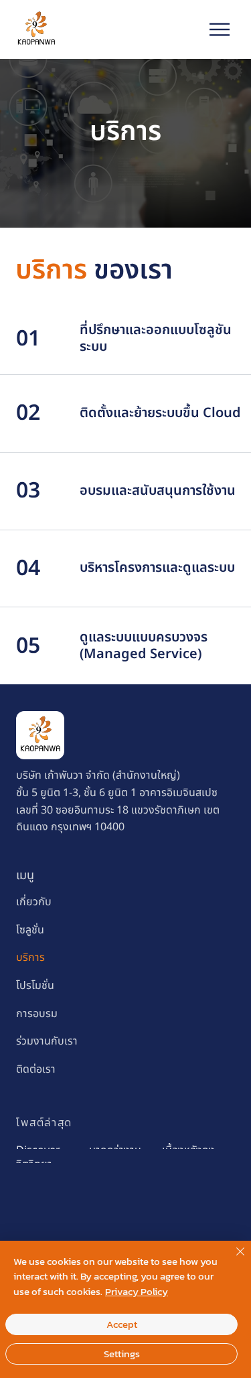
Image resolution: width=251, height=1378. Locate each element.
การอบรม (37, 1014)
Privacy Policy (136, 1291)
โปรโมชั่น (35, 986)
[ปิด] (232, 1259)
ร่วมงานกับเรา (47, 1041)
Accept (121, 1324)
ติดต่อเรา (36, 1069)
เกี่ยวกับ (34, 902)
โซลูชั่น (30, 930)
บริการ (30, 957)
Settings (122, 1353)
